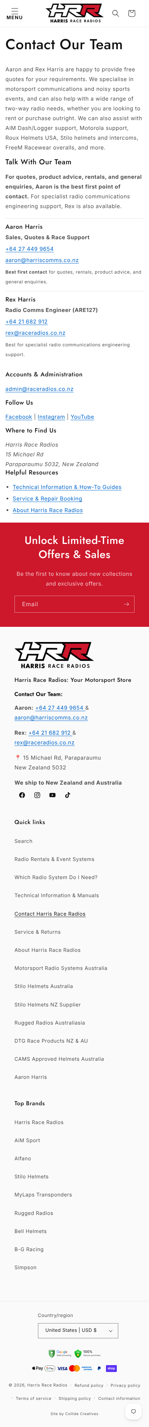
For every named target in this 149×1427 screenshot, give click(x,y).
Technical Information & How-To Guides (67, 487)
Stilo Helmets (31, 1177)
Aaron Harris (30, 1077)
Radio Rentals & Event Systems (54, 859)
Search (23, 841)
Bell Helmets (30, 1231)
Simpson (25, 1268)
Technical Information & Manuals (56, 895)
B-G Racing (29, 1249)
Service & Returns (37, 932)
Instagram (51, 416)
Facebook (18, 416)
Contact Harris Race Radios (50, 914)
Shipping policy (75, 1398)
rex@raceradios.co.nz (35, 332)
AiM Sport (27, 1140)
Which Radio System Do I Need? (56, 877)
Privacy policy (125, 1385)
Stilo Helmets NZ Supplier (47, 1005)
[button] (15, 13)
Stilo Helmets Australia (43, 986)
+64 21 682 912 (26, 321)
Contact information (119, 1398)
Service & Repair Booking (47, 498)
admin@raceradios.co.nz (39, 388)
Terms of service (34, 1398)
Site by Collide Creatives (75, 1414)
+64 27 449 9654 (29, 248)
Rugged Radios (33, 1213)
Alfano (22, 1159)
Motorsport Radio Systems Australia (60, 968)
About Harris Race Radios (48, 510)
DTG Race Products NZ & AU (51, 1041)
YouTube (82, 416)
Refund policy (88, 1385)
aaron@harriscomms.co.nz (42, 260)
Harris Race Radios (39, 1122)
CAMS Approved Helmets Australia (59, 1059)
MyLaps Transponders (43, 1195)
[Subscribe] (126, 604)
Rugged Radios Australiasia (49, 1023)
